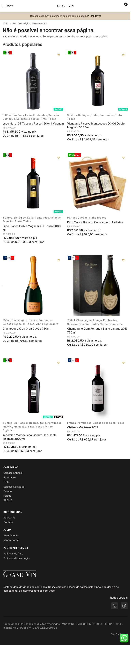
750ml (6, 320)
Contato (8, 522)
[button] (124, 6)
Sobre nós (9, 517)
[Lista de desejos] (58, 55)
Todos (52, 118)
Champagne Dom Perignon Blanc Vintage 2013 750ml (97, 330)
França (32, 320)
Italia (28, 115)
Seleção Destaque (13, 486)
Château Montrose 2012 (82, 427)
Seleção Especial (27, 118)
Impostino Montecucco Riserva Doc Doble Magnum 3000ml (30, 436)
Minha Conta (11, 540)
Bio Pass (18, 115)
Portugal (72, 217)
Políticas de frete (13, 553)
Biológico (84, 115)
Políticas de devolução (16, 558)
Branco (7, 491)
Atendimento (11, 535)
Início (5, 23)
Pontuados (40, 115)
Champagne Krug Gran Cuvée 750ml (26, 328)
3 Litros (72, 115)
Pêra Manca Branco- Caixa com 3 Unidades (95, 222)
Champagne (19, 320)
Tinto (43, 118)
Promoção (19, 426)
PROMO (7, 426)
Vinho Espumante (47, 323)
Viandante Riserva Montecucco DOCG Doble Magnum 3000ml (96, 125)
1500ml (7, 115)
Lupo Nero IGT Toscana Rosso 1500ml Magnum (33, 123)
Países (7, 495)
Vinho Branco (97, 217)
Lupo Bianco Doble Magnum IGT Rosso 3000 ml (32, 227)
